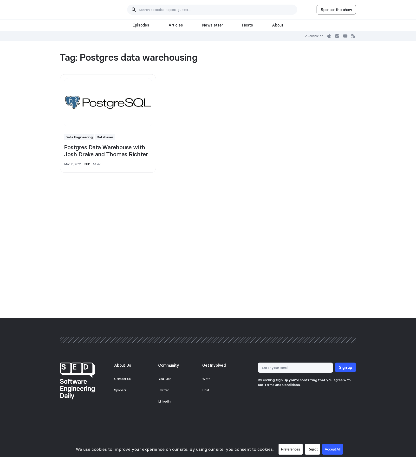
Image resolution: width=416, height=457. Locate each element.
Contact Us (122, 379)
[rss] (353, 36)
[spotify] (337, 36)
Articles (176, 25)
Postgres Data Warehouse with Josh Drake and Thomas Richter (106, 151)
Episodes (141, 25)
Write (206, 379)
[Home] (84, 9)
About (277, 25)
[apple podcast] (329, 36)
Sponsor (120, 390)
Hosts (247, 25)
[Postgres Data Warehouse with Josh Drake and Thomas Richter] (108, 102)
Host (205, 390)
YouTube (164, 379)
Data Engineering (79, 137)
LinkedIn (164, 401)
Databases (105, 137)
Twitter (163, 390)
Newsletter (212, 25)
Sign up (345, 367)
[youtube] (345, 36)
